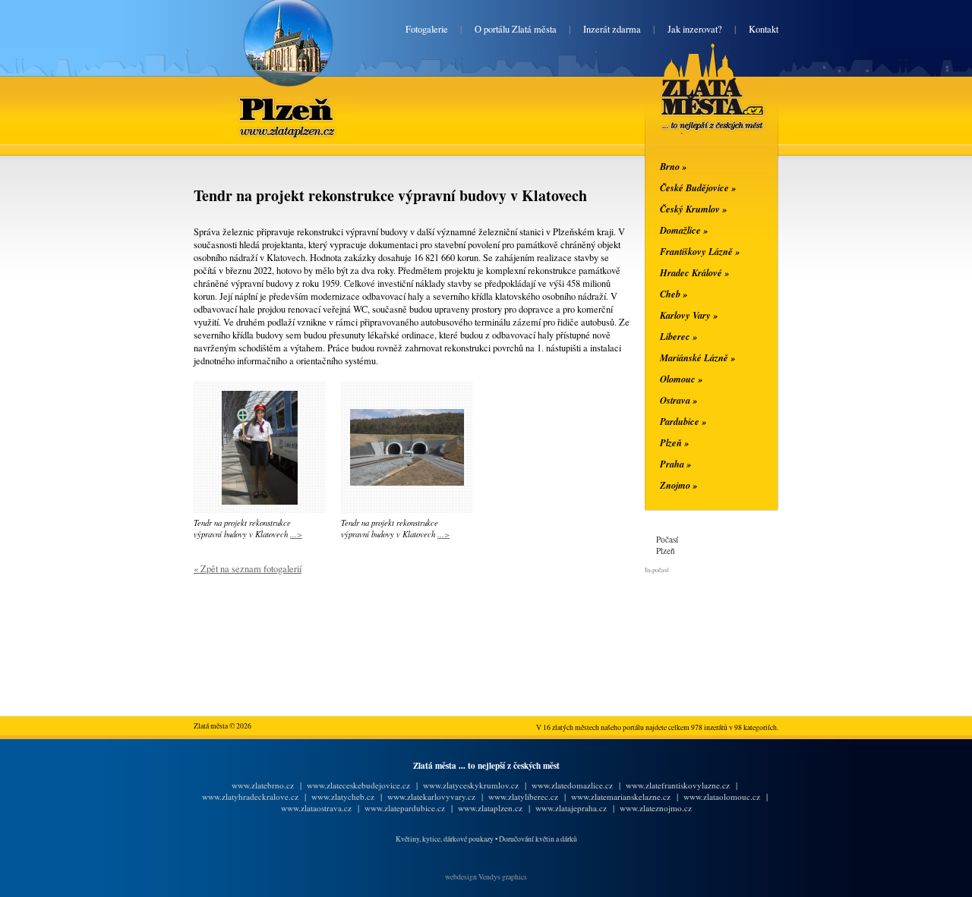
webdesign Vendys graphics (486, 877)
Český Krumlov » (693, 209)
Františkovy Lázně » (700, 251)
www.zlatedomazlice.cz (572, 785)
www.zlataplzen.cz (490, 808)
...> (296, 534)
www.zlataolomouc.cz (721, 796)
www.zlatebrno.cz (263, 785)
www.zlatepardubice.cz (404, 808)
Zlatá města (694, 105)
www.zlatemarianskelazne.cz (621, 796)
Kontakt (763, 29)
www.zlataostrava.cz (316, 808)
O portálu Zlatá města (516, 29)
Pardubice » (683, 421)
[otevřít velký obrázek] (260, 501)
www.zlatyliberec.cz (523, 796)
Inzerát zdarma (612, 29)
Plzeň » (674, 442)
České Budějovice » (698, 187)
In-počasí (656, 569)
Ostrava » (678, 400)
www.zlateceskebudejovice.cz (358, 785)
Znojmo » (678, 485)
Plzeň (288, 100)
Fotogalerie (427, 29)
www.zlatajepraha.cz (571, 808)
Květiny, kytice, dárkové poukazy (445, 839)
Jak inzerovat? (694, 29)
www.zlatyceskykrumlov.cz (471, 785)
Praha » (675, 464)
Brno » (673, 166)
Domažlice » (684, 230)
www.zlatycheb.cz (342, 796)
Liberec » (678, 336)
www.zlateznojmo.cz (656, 808)
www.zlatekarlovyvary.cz (431, 796)
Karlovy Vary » (689, 315)
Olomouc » (681, 379)
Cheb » (673, 294)
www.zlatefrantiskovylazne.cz (678, 785)
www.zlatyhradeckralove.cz (250, 796)
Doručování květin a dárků (538, 839)
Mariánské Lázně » (697, 357)
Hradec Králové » (694, 272)
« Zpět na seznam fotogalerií (247, 568)
